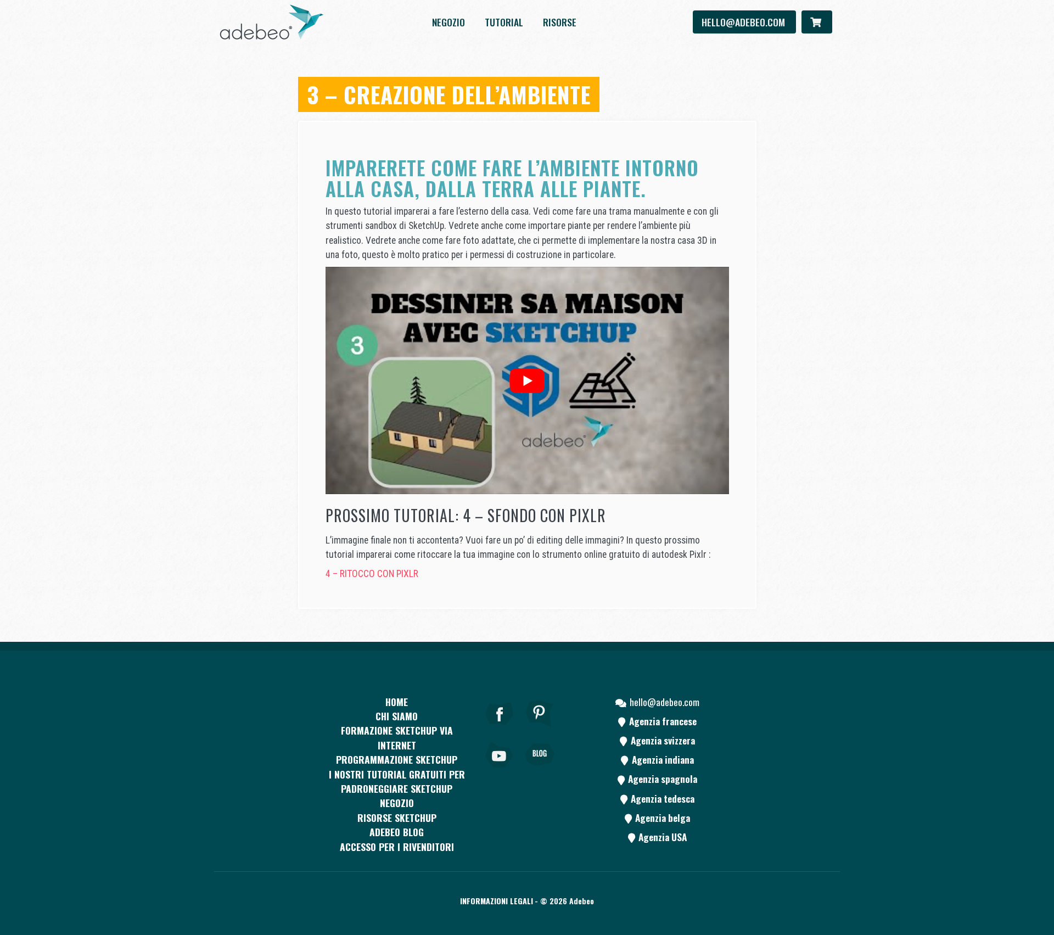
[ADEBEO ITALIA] (272, 22)
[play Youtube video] (527, 380)
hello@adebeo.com (744, 22)
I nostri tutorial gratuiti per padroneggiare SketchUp (397, 781)
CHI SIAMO (396, 716)
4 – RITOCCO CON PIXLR (372, 573)
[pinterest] (539, 728)
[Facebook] (499, 728)
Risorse (559, 22)
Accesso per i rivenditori (397, 846)
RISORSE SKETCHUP (396, 817)
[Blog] (539, 770)
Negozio (448, 22)
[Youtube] (499, 770)
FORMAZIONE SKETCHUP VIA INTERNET (397, 737)
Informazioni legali (496, 900)
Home (396, 702)
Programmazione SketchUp (396, 759)
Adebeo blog (396, 832)
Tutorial (504, 22)
